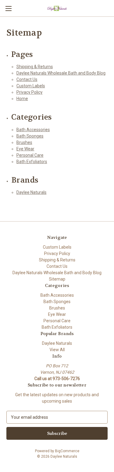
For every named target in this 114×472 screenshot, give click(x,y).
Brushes (24, 142)
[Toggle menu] (8, 8)
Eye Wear (25, 148)
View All (57, 349)
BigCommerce (67, 451)
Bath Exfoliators (31, 161)
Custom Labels (30, 85)
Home (22, 98)
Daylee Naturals (31, 192)
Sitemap (57, 279)
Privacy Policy (29, 92)
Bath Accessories (33, 129)
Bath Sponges (29, 136)
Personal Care (29, 155)
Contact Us (26, 79)
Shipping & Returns (34, 66)
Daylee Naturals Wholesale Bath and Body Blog (60, 73)
